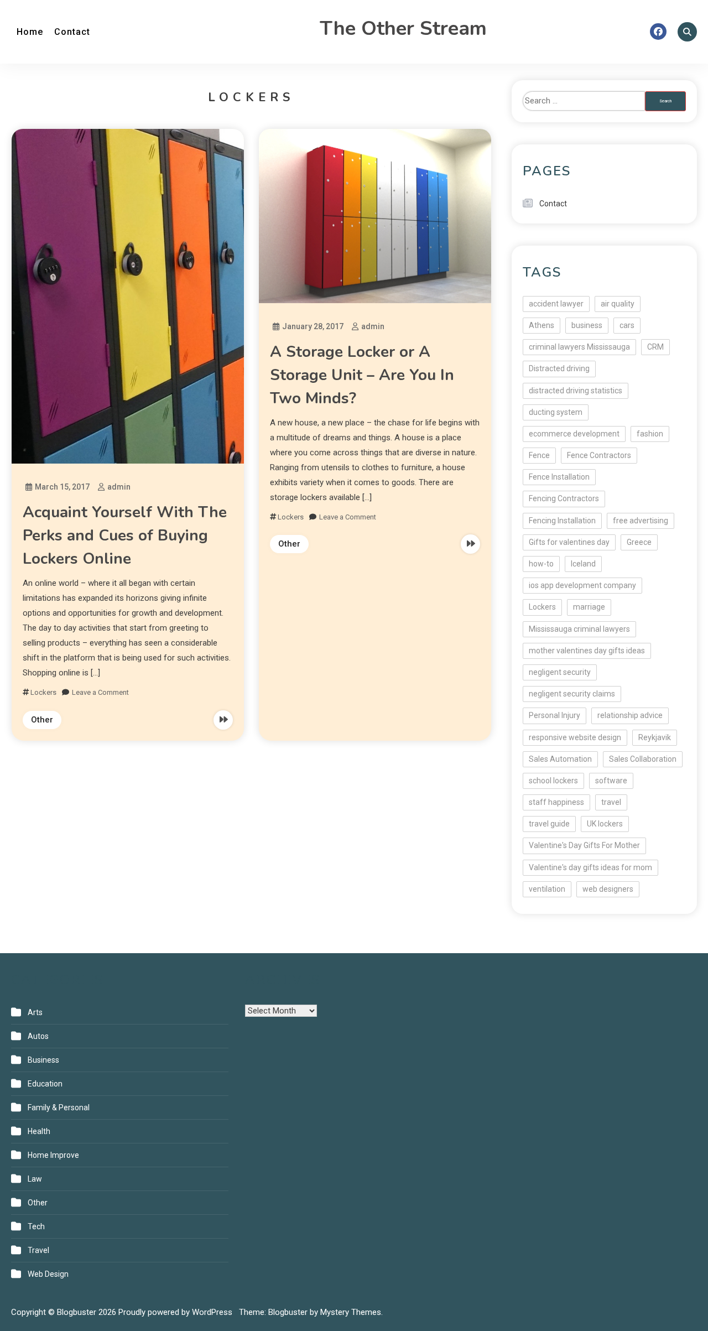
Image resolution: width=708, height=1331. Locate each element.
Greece (639, 542)
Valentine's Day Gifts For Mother (584, 845)
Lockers (43, 692)
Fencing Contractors (564, 498)
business (586, 325)
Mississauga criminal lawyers (579, 629)
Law (35, 1178)
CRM (655, 346)
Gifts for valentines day (569, 542)
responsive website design (575, 737)
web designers (607, 889)
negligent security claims (572, 693)
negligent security (560, 672)
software (611, 780)
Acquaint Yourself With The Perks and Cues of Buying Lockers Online (125, 535)
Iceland (583, 563)
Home (30, 32)
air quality (617, 303)
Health (39, 1131)
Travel (38, 1250)
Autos (38, 1036)
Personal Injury (554, 715)
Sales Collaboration (642, 759)
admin (119, 486)
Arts (35, 1012)
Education (45, 1083)
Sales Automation (560, 759)
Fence (539, 455)
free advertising (640, 520)
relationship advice (630, 715)
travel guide (549, 823)
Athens (541, 325)
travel (611, 802)
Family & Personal (59, 1107)
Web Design (48, 1274)
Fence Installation (559, 476)
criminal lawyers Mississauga (579, 346)
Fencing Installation (562, 520)
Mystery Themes (350, 1312)
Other (42, 720)
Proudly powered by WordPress (176, 1312)
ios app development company (582, 585)
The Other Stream (403, 28)
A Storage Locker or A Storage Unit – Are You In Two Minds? (362, 375)
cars (627, 325)
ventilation (547, 889)
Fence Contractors (599, 455)
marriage (589, 606)
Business (43, 1060)
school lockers (553, 780)
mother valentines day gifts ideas (587, 650)
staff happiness (556, 802)
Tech (36, 1226)
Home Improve (53, 1155)
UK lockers (605, 823)
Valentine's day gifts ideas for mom (590, 867)
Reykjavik (654, 737)
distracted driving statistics (575, 390)
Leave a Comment (100, 692)
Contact (72, 32)
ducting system (555, 412)
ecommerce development (574, 433)
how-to (541, 563)
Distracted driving (559, 368)
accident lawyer (556, 303)
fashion (650, 433)
